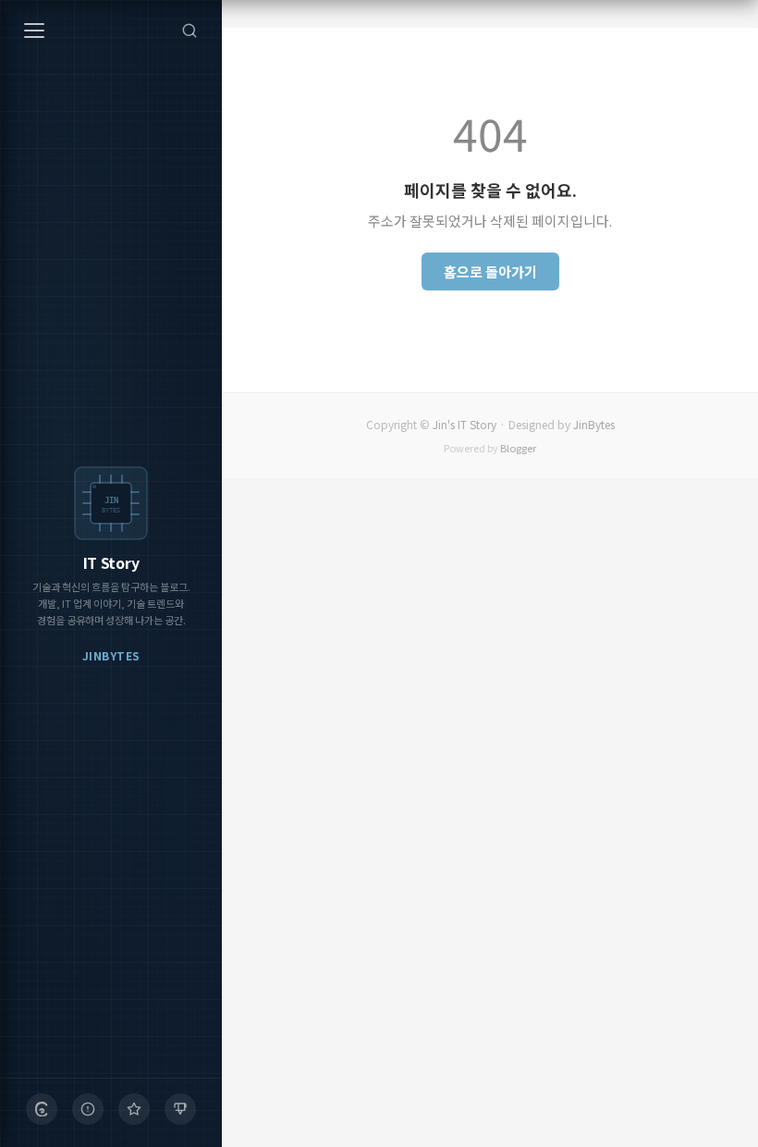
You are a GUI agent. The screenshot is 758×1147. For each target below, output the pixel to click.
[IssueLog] (88, 1109)
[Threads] (41, 1109)
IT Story (111, 562)
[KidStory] (134, 1109)
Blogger (518, 447)
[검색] (189, 30)
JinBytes (594, 424)
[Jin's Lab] (180, 1109)
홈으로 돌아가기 (490, 271)
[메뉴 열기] (34, 30)
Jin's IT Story (464, 424)
